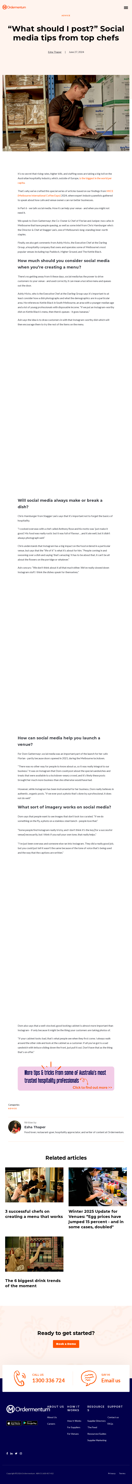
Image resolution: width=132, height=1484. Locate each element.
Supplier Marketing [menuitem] (96, 1440)
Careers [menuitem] (51, 1423)
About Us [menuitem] (52, 1417)
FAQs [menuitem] (110, 1423)
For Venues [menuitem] (73, 1433)
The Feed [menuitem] (92, 1427)
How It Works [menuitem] (74, 1420)
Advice (66, 16)
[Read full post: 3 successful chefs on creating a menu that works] (34, 1186)
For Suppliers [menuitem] (73, 1427)
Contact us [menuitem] (113, 1417)
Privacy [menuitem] (112, 1473)
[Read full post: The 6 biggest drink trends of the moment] (34, 1256)
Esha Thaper (55, 51)
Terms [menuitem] (122, 1473)
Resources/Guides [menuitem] (96, 1433)
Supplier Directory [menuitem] (96, 1420)
